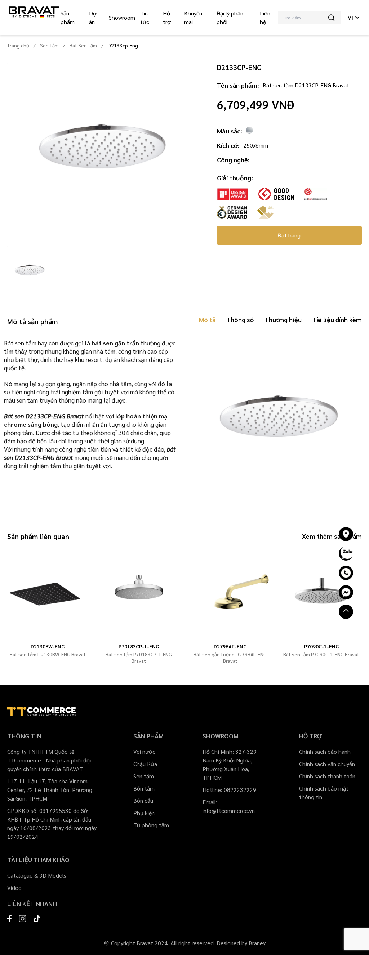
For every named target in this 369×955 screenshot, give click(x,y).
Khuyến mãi (193, 17)
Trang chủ (18, 45)
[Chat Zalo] (346, 553)
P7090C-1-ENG (321, 646)
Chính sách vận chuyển (327, 764)
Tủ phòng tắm (151, 825)
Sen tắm (143, 776)
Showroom (122, 17)
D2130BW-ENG (48, 646)
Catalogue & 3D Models (36, 875)
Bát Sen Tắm (83, 45)
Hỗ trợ (167, 17)
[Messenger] (346, 592)
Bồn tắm (144, 788)
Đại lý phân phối (230, 17)
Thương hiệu (283, 319)
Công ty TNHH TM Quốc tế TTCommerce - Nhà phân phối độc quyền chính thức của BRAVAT (50, 760)
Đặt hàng (289, 235)
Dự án (93, 17)
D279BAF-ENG (230, 646)
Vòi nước (144, 751)
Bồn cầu (143, 800)
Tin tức (144, 17)
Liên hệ (265, 17)
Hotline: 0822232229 (229, 789)
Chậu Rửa (145, 764)
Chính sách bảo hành (325, 751)
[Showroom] (346, 534)
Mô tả (207, 319)
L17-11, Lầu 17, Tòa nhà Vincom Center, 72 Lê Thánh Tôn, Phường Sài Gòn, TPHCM (49, 789)
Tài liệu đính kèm (337, 319)
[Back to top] (346, 612)
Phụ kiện (144, 812)
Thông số (240, 319)
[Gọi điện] (346, 573)
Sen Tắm (49, 45)
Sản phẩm (68, 17)
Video (14, 887)
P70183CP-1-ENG (139, 646)
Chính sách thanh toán (327, 776)
